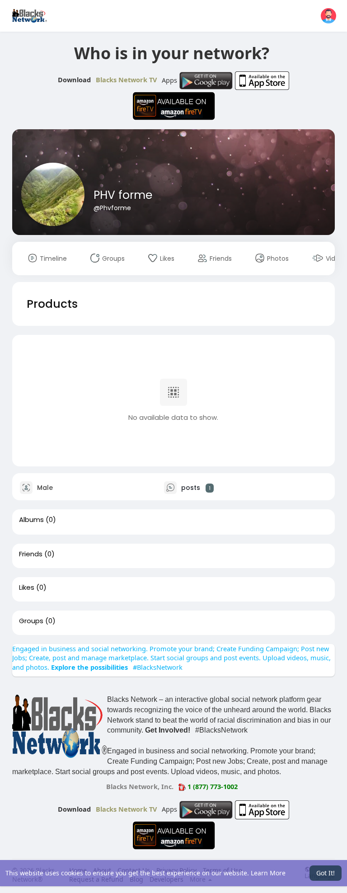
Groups (31, 621)
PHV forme (123, 195)
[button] (328, 16)
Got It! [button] (325, 873)
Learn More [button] (268, 873)
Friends (30, 554)
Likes (26, 587)
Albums (31, 519)
